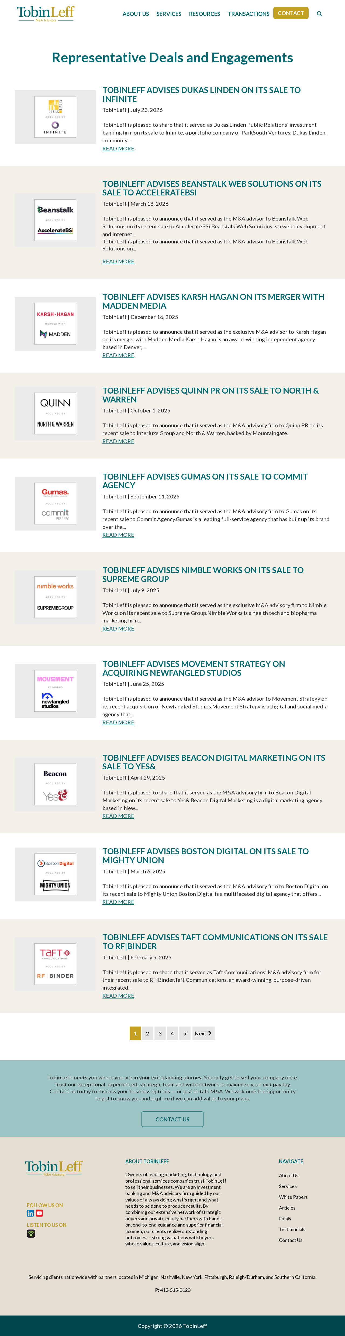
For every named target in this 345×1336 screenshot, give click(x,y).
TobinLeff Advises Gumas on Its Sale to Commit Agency (205, 480)
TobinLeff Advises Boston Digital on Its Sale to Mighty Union (205, 855)
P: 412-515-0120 (172, 1290)
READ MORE (118, 148)
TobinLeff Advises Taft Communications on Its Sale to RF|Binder (215, 941)
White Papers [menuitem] (293, 1197)
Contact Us (172, 1119)
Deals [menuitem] (285, 1218)
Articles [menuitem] (287, 1208)
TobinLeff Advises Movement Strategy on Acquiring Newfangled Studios (193, 668)
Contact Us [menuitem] (290, 1240)
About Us (136, 14)
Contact (291, 13)
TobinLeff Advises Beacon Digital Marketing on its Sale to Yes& (213, 762)
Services (169, 14)
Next (200, 1033)
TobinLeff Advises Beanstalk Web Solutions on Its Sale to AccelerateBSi (212, 188)
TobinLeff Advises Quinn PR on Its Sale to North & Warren (210, 394)
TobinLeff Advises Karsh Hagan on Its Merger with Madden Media (213, 301)
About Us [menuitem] (288, 1175)
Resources (204, 14)
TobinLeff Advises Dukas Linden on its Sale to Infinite (201, 94)
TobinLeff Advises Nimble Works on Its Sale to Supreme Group (203, 574)
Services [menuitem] (288, 1186)
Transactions (249, 14)
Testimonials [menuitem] (292, 1229)
